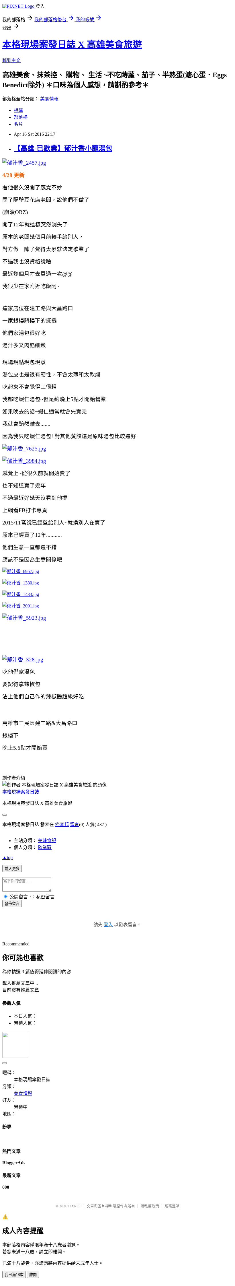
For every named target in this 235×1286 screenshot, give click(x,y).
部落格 (21, 117)
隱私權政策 (149, 1206)
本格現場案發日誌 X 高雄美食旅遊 (72, 44)
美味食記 (47, 840)
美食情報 (49, 98)
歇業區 (45, 847)
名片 (18, 124)
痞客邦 (62, 824)
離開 (33, 1275)
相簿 (18, 110)
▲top (7, 857)
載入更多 (12, 869)
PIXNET (74, 1206)
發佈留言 (12, 904)
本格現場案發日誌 (20, 791)
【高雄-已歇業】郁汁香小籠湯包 (63, 148)
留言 (74, 824)
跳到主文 (11, 60)
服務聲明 (171, 1206)
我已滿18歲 (14, 1275)
